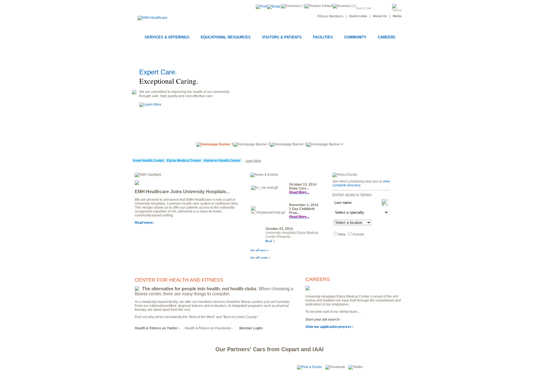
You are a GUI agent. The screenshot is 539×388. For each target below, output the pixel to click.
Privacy (247, 367)
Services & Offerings (167, 37)
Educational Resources (226, 37)
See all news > (259, 250)
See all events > (260, 257)
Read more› (144, 223)
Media (397, 16)
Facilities (323, 37)
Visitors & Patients (282, 37)
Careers (387, 37)
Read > (270, 241)
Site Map (143, 367)
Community (355, 37)
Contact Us (187, 367)
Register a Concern (219, 367)
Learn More (253, 160)
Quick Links (358, 16)
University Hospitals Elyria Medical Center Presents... (292, 235)
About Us (380, 16)
